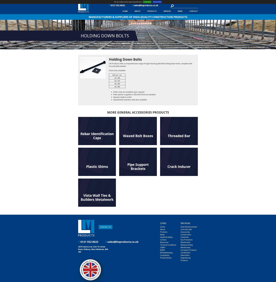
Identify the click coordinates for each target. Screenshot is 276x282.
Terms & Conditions (168, 245)
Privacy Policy (157, 2)
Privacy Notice (166, 258)
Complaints (164, 255)
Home (125, 11)
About (138, 11)
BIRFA (162, 250)
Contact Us (105, 227)
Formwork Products (189, 250)
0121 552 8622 (118, 5)
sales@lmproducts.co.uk (146, 5)
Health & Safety (166, 237)
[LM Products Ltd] (92, 7)
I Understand (147, 2)
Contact (193, 11)
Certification (185, 252)
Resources (164, 242)
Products (152, 11)
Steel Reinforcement (189, 227)
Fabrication (185, 255)
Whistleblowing (166, 252)
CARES (162, 247)
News (180, 11)
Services (167, 11)
